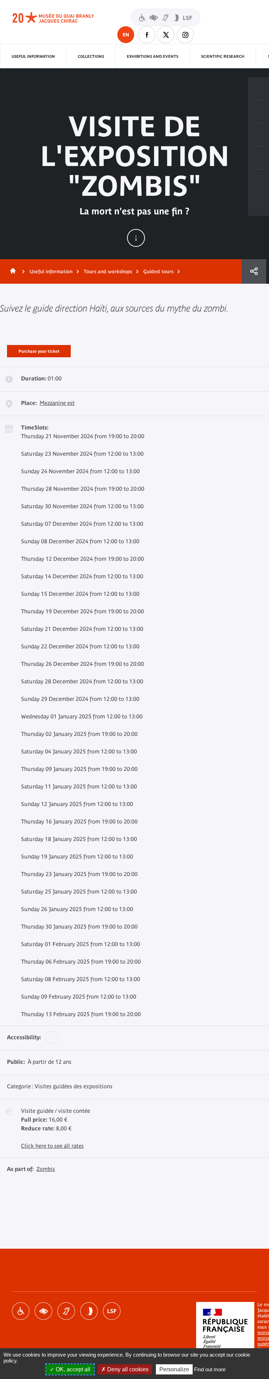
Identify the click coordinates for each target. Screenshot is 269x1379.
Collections (91, 56)
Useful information (33, 56)
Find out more (210, 1369)
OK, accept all (72, 1369)
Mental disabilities (89, 1311)
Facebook (147, 34)
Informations (258, 111)
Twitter (166, 34)
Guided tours (158, 271)
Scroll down (136, 238)
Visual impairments (43, 1311)
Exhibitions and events (152, 56)
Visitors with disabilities (165, 17)
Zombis (45, 1169)
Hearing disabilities (66, 1311)
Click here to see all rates (52, 1146)
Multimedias (258, 158)
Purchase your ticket (39, 350)
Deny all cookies (127, 1369)
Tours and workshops (108, 271)
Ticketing (258, 88)
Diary (258, 134)
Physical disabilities (20, 1311)
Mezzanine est (57, 403)
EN (126, 34)
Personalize (174, 1369)
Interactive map (258, 181)
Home (11, 271)
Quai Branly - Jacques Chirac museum (60, 17)
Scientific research (222, 56)
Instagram (185, 34)
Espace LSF (111, 1311)
